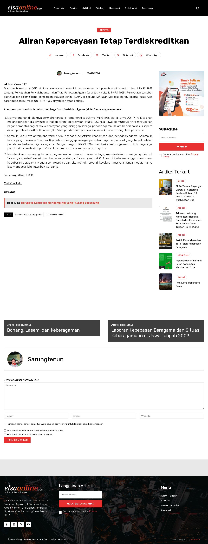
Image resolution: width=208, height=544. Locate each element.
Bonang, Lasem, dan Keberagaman (43, 330)
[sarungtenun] (60, 73)
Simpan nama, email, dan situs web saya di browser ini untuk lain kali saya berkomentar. (55, 424)
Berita (104, 30)
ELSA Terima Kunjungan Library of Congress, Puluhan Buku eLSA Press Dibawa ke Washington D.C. (189, 193)
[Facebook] (7, 525)
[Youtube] (28, 525)
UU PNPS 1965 (55, 214)
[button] (197, 8)
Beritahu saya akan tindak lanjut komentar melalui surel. (35, 430)
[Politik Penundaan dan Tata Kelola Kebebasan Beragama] (165, 241)
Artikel (181, 208)
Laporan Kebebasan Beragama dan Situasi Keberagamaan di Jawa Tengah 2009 (156, 332)
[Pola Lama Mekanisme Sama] (165, 281)
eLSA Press (183, 255)
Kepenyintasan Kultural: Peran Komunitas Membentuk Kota (189, 264)
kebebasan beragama (28, 214)
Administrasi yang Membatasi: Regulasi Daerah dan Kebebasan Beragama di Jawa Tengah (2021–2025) (189, 220)
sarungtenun (71, 73)
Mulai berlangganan (80, 503)
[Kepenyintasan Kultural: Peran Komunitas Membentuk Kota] (165, 261)
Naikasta (195, 539)
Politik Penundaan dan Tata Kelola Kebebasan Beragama (188, 244)
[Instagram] (14, 525)
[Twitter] (21, 525)
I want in (181, 146)
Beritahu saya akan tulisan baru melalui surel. (30, 434)
